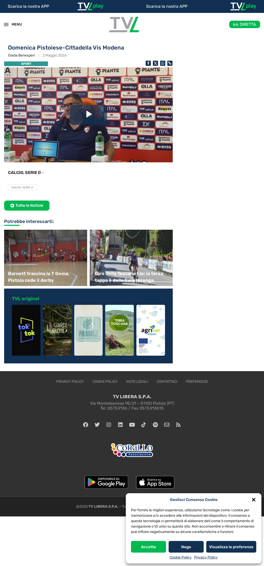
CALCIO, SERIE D (22, 187)
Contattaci (167, 381)
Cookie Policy (181, 557)
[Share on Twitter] (155, 63)
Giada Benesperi (21, 55)
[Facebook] (85, 425)
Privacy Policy (206, 557)
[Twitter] (97, 425)
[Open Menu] (6, 24)
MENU (14, 24)
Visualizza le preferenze (231, 547)
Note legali (137, 381)
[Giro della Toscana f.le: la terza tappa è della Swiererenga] (132, 258)
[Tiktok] (143, 425)
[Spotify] (155, 425)
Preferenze (197, 381)
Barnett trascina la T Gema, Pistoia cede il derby (38, 277)
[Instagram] (109, 425)
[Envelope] (167, 425)
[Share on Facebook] (148, 63)
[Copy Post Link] (169, 63)
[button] (253, 499)
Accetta (148, 547)
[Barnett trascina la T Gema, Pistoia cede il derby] (45, 258)
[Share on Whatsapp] (162, 63)
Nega (186, 547)
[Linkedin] (120, 425)
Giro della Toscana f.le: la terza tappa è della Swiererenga (129, 277)
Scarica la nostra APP (28, 6)
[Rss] (178, 425)
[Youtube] (132, 425)
